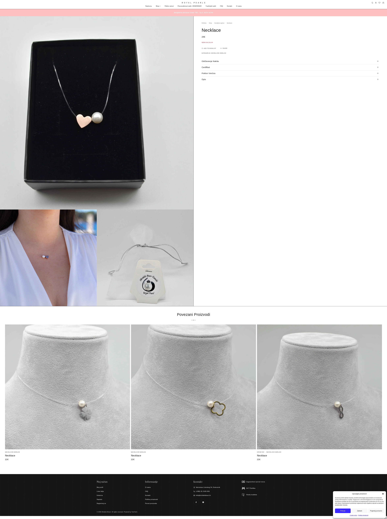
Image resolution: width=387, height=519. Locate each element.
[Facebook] (196, 502)
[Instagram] (203, 502)
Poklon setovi (169, 6)
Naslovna (148, 6)
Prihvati (342, 511)
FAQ (221, 6)
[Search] (372, 3)
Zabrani (359, 511)
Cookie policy (353, 515)
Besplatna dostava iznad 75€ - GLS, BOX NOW (193, 13)
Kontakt (229, 6)
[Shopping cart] (383, 3)
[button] (383, 494)
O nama (239, 6)
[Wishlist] (379, 3)
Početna (204, 23)
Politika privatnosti (363, 515)
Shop (157, 6)
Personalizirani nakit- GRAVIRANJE (190, 6)
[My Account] (376, 3)
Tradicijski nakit (211, 6)
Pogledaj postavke (376, 511)
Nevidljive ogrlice (219, 23)
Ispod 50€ (260, 452)
